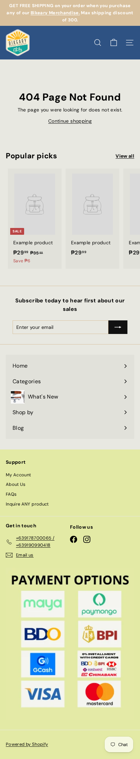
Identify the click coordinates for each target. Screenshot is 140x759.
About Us (16, 484)
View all (125, 156)
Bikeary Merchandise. (55, 13)
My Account (18, 475)
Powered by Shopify (27, 744)
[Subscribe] (117, 327)
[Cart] (114, 43)
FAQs (11, 494)
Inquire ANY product (27, 504)
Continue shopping (70, 121)
